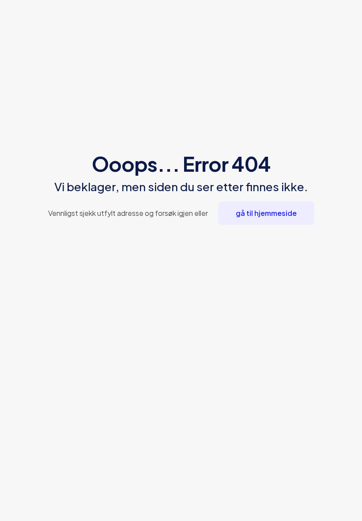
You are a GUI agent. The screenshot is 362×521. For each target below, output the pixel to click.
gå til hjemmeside (266, 213)
